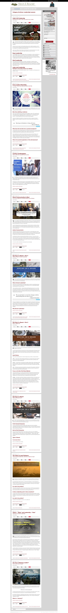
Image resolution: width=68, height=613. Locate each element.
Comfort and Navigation (19, 153)
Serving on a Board (18, 396)
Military (20, 192)
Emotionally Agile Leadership (18, 79)
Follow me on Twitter (48, 0)
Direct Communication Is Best (21, 197)
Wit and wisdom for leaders (52, 74)
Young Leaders (34, 8)
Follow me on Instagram (55, 0)
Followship (24, 316)
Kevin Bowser (15, 20)
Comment (14, 22)
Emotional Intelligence (17, 316)
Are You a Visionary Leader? (21, 562)
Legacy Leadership (29, 8)
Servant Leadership (25, 317)
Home (11, 0)
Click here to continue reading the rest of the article (34, 79)
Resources (30, 0)
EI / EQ (12, 8)
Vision (27, 606)
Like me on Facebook (50, 0)
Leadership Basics (23, 8)
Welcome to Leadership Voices (16, 0)
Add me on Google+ (52, 0)
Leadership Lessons (17, 8)
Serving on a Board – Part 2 (20, 322)
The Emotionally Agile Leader (26, 80)
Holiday (22, 79)
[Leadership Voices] (23, 4)
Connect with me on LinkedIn (51, 0)
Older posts (14, 609)
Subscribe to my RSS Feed (57, 0)
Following (21, 316)
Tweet (38, 126)
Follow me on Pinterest (54, 0)
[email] (39, 22)
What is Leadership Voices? (25, 0)
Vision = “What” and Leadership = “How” (24, 512)
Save (29, 22)
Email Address (46, 34)
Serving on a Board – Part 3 (20, 255)
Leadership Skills (16, 80)
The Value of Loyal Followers (21, 455)
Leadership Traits (20, 80)
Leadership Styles (20, 317)
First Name (45, 38)
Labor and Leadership (19, 18)
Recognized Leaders (24, 192)
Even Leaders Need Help (19, 85)
